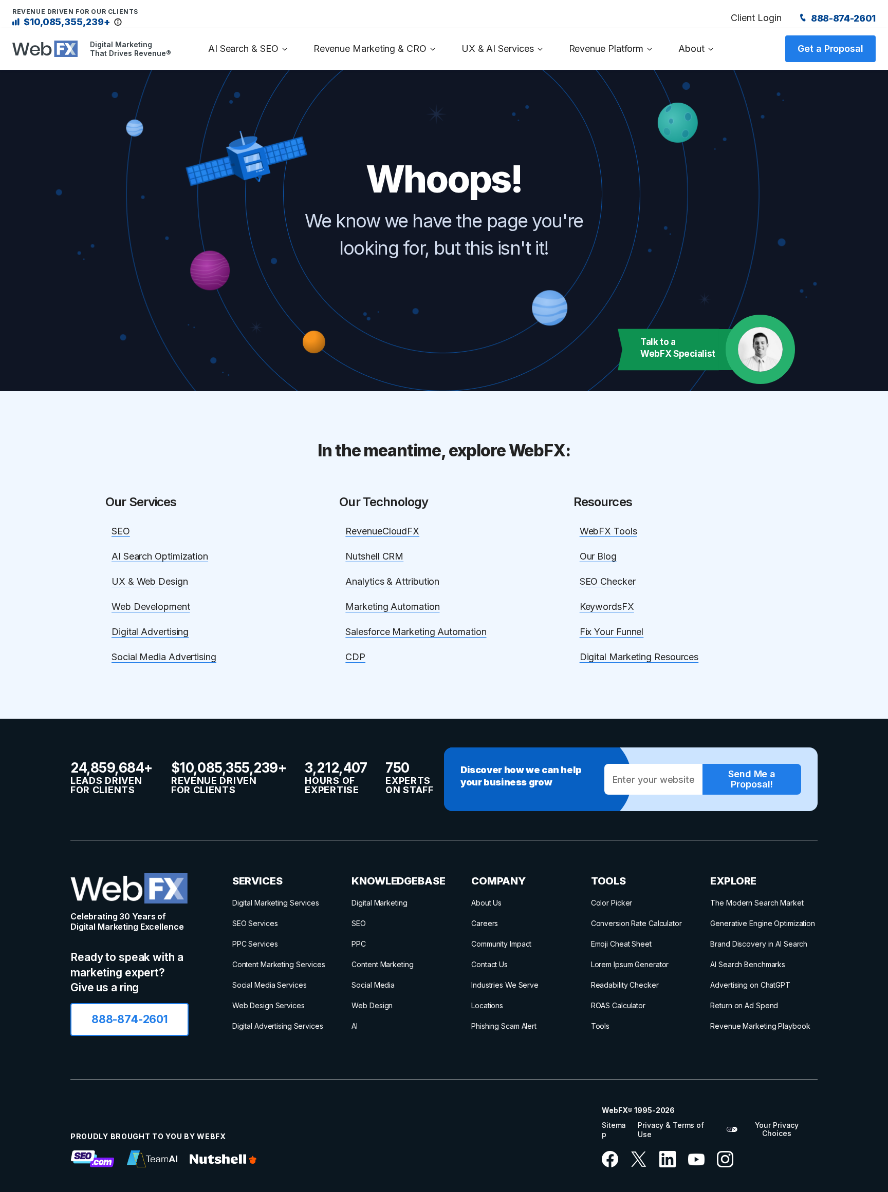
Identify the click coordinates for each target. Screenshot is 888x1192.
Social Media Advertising (164, 656)
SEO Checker (608, 581)
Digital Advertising (150, 631)
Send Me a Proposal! (751, 779)
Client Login (756, 17)
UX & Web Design (150, 581)
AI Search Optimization (160, 556)
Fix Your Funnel (612, 631)
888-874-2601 (842, 18)
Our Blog (598, 556)
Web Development (151, 606)
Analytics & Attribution (392, 581)
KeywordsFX (607, 606)
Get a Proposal (830, 48)
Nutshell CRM (374, 556)
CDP (355, 656)
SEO (121, 531)
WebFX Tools (608, 531)
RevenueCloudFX (382, 531)
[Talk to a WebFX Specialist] (760, 349)
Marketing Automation (392, 606)
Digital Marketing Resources (639, 656)
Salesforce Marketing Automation (415, 631)
